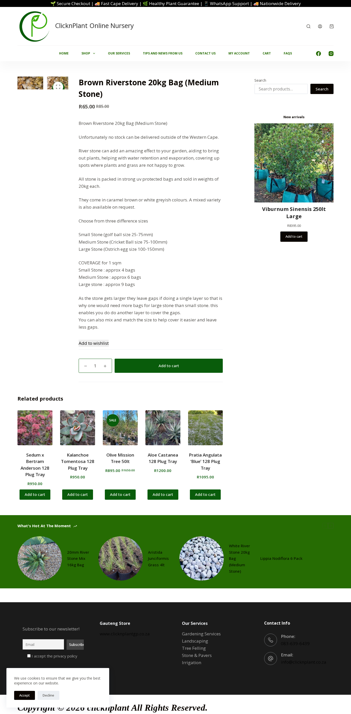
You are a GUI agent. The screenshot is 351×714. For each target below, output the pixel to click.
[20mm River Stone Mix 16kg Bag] (39, 558)
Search (260, 80)
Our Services (119, 53)
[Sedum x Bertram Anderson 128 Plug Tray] (34, 427)
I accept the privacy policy (54, 656)
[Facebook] (318, 53)
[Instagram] (331, 53)
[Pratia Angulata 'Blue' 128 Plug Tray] (205, 427)
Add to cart (169, 365)
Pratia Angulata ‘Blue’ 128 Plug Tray (205, 461)
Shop (85, 53)
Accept (24, 695)
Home (64, 53)
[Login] (320, 26)
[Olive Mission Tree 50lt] (120, 427)
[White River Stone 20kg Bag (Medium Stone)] (201, 558)
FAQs (288, 53)
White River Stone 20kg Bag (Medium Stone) (239, 558)
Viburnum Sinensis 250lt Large (294, 213)
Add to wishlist (94, 343)
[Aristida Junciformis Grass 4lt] (120, 558)
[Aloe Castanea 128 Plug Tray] (162, 427)
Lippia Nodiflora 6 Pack (281, 558)
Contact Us (205, 53)
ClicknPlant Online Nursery (94, 25)
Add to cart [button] (35, 494)
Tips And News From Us (162, 53)
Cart (267, 53)
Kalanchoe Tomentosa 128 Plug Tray (77, 461)
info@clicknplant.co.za (303, 662)
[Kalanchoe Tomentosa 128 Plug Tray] (77, 427)
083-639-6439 (295, 643)
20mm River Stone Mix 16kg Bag (78, 559)
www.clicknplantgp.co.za (125, 634)
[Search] (308, 26)
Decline (48, 695)
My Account (239, 53)
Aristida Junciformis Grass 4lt (158, 559)
